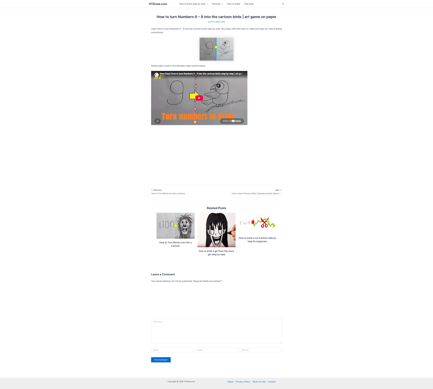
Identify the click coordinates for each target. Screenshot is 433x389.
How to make (233, 4)
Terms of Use (259, 381)
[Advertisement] (216, 302)
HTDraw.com (158, 4)
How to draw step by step (192, 4)
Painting (216, 4)
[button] (206, 4)
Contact (272, 381)
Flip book (249, 4)
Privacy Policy (243, 381)
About (231, 381)
